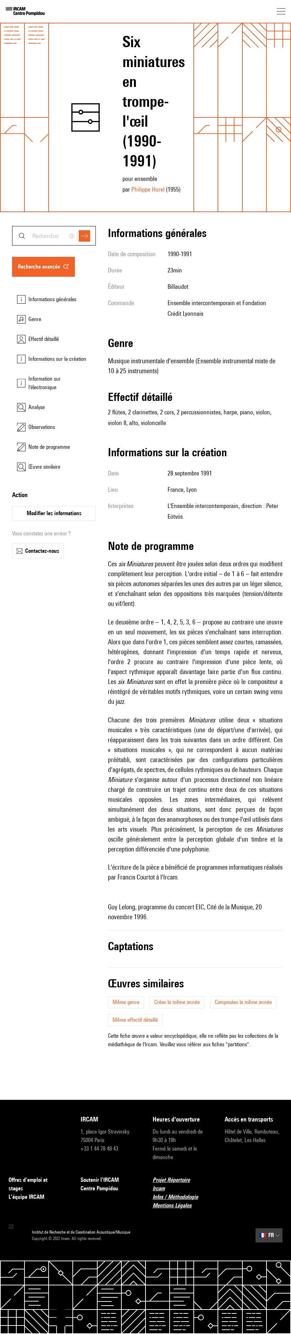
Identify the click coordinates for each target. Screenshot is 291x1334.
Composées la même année (243, 1002)
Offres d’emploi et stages (28, 1184)
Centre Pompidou (99, 1188)
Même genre (125, 1002)
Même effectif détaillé (135, 1019)
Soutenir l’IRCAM (100, 1179)
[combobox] (54, 236)
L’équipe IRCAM (26, 1197)
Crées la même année (177, 1002)
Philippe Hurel (148, 189)
